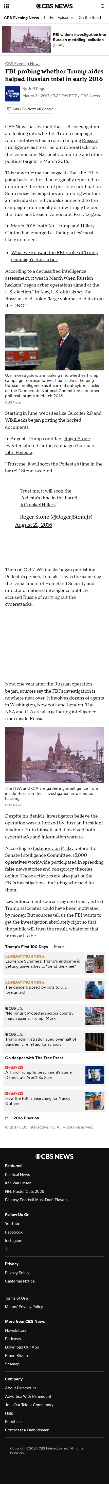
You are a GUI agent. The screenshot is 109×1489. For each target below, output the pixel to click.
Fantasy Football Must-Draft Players (36, 1200)
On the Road (90, 17)
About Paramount (20, 1388)
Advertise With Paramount (28, 1396)
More (59, 946)
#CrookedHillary (38, 505)
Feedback (14, 1422)
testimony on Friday (53, 848)
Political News (17, 1175)
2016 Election (26, 1118)
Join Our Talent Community (29, 1405)
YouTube (12, 1224)
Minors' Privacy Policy (24, 1307)
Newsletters (15, 1330)
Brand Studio (16, 1356)
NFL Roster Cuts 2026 (24, 1191)
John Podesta (18, 453)
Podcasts (13, 1339)
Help (9, 1413)
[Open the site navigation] (20, 6)
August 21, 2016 (33, 525)
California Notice (20, 1281)
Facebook (14, 1232)
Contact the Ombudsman (27, 1430)
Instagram (13, 1241)
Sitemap (12, 1364)
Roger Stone (77, 439)
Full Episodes (62, 17)
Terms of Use (16, 1298)
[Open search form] (102, 6)
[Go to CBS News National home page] (54, 6)
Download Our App (22, 1347)
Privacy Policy (17, 1273)
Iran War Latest (18, 1183)
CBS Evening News (21, 17)
